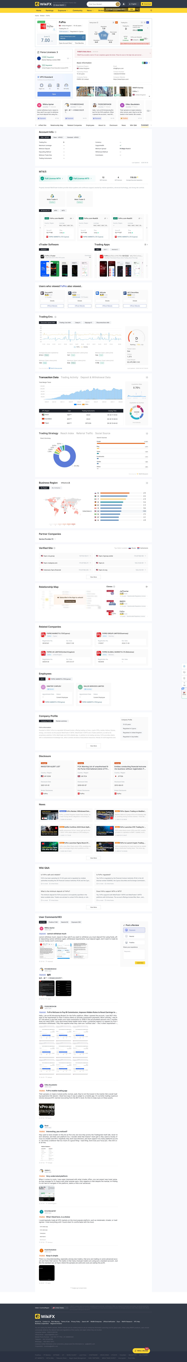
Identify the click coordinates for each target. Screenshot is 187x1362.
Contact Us (46, 1321)
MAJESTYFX (133, 1355)
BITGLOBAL (50, 1358)
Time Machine (79, 43)
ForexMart (123, 1355)
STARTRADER (93, 1355)
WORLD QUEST (72, 1355)
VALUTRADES (143, 1355)
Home (37, 15)
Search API (85, 1321)
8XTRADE (56, 1355)
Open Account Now (65, 43)
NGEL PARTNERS (93, 1358)
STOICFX (114, 1355)
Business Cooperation (42, 1323)
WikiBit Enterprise (96, 1321)
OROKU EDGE (104, 1355)
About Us (38, 1321)
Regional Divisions (56, 1323)
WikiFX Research (127, 1321)
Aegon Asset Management (77, 1358)
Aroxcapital (122, 1358)
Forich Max (131, 1358)
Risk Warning (55, 1321)
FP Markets (47, 1355)
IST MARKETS (39, 1358)
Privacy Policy (75, 1321)
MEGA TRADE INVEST (109, 1358)
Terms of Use (65, 1321)
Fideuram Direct (61, 1358)
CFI (63, 1355)
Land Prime (82, 1355)
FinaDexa (38, 1355)
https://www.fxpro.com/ (121, 79)
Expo (118, 1321)
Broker (42, 15)
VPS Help (137, 1321)
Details (52, 301)
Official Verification (109, 1321)
